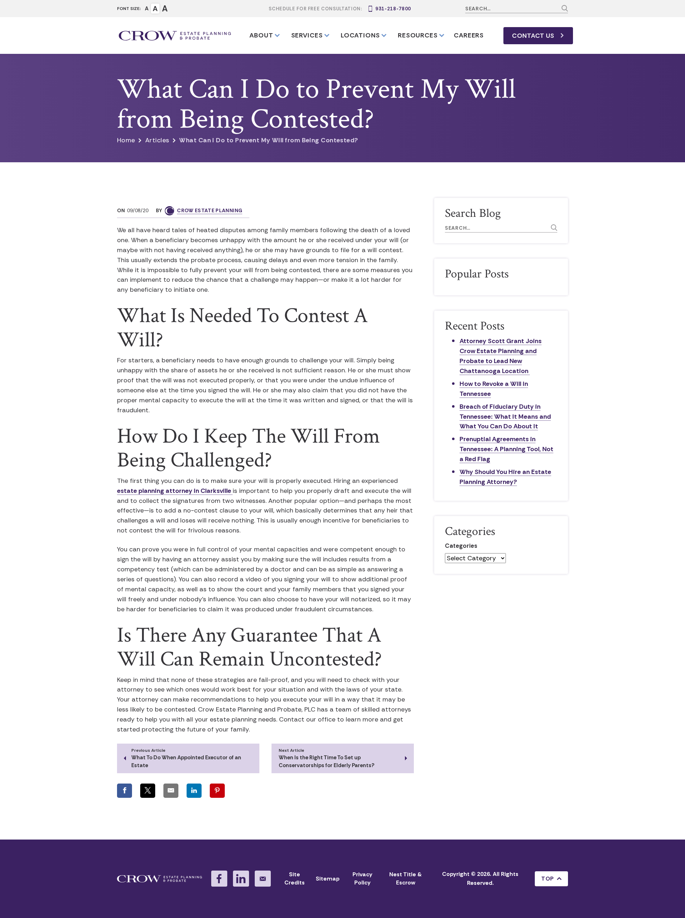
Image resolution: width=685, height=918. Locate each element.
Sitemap (328, 878)
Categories (461, 546)
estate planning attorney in (159, 490)
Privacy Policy (362, 878)
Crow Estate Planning (209, 210)
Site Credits (294, 878)
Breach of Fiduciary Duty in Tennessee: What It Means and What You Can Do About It (505, 416)
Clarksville (217, 490)
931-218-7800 (393, 9)
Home (126, 140)
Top (547, 878)
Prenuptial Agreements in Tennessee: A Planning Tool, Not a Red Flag (506, 449)
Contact (533, 35)
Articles (157, 140)
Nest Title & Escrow (405, 878)
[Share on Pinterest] (217, 791)
